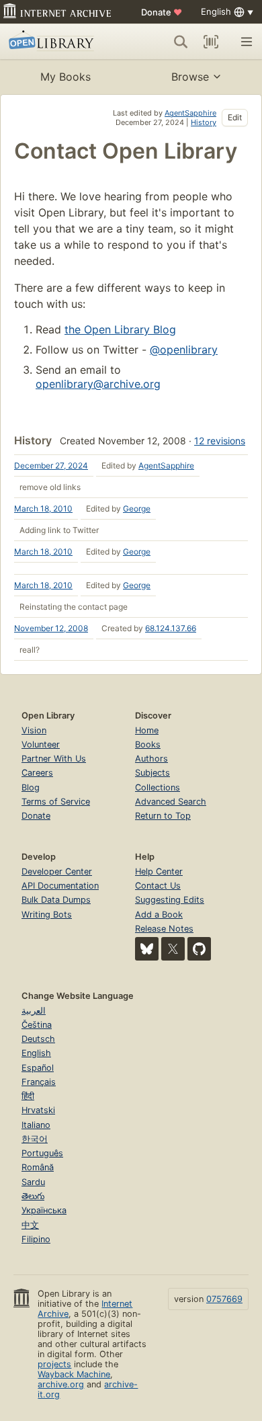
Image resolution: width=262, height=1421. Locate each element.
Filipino (35, 1239)
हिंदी (27, 1096)
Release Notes (164, 929)
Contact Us (158, 886)
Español (37, 1068)
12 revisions (219, 440)
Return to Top (163, 816)
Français (38, 1082)
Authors (151, 759)
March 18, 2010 (43, 508)
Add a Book (159, 914)
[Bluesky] (147, 949)
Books (148, 744)
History (203, 122)
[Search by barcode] (211, 41)
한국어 (34, 1139)
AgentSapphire (190, 113)
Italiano (35, 1125)
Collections (157, 787)
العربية (33, 1011)
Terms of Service (55, 802)
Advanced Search (170, 802)
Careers (37, 773)
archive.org (61, 1384)
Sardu (33, 1182)
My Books (65, 76)
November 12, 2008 (51, 628)
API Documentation (60, 886)
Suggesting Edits (169, 900)
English (36, 1053)
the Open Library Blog (120, 329)
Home (147, 730)
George (136, 508)
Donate (161, 12)
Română (37, 1167)
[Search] (180, 41)
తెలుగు (32, 1196)
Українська (44, 1210)
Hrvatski (38, 1110)
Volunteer (40, 744)
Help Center (159, 871)
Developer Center (56, 871)
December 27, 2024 (51, 465)
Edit (235, 117)
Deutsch (38, 1039)
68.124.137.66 (170, 628)
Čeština (36, 1025)
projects (54, 1364)
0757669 (224, 1299)
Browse (190, 76)
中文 (30, 1225)
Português (42, 1153)
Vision (33, 730)
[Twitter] (173, 949)
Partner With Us (53, 759)
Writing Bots (46, 914)
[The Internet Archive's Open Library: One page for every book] (58, 41)
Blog (30, 787)
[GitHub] (199, 949)
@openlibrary (184, 349)
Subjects (152, 773)
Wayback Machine (74, 1374)
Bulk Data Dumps (56, 900)
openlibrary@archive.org (98, 384)
